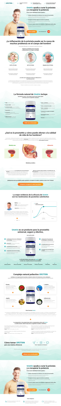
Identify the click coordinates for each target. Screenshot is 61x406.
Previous (14, 220)
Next (19, 220)
